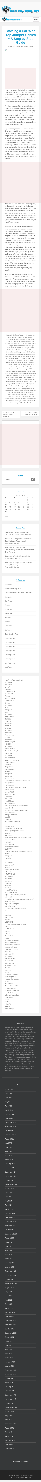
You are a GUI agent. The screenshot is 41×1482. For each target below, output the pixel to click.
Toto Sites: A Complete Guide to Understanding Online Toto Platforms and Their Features (19, 550)
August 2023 (9, 1238)
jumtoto (7, 853)
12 (15, 505)
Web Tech (8, 667)
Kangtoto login (10, 735)
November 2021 (10, 1325)
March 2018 (9, 1436)
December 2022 (10, 1271)
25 (10, 509)
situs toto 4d (9, 954)
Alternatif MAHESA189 (13, 945)
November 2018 (10, 1424)
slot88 (7, 972)
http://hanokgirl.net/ (12, 847)
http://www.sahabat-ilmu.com (15, 924)
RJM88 (7, 981)
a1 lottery (8, 584)
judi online (8, 799)
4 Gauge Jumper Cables (28, 343)
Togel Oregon (9, 717)
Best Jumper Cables (29, 356)
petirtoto (8, 726)
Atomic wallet (10, 844)
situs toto (8, 952)
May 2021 (8, 1349)
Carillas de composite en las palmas (17, 780)
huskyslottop (9, 785)
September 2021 (11, 1333)
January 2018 (10, 1444)
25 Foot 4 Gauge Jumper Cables (17, 341)
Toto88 (7, 751)
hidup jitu (8, 858)
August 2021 (9, 1337)
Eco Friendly (9, 601)
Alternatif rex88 (10, 965)
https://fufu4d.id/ (11, 890)
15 (28, 505)
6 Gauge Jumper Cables (23, 352)
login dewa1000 (10, 794)
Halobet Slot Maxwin (12, 979)
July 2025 (8, 1143)
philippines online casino (13, 828)
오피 (6, 910)
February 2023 (10, 1263)
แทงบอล (8, 689)
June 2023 (8, 1246)
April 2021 (8, 1354)
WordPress (28, 1477)
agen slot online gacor (12, 904)
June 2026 (8, 1098)
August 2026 (9, 1089)
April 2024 (8, 1205)
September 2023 (11, 1234)
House (7, 707)
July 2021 (8, 1341)
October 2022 (9, 1279)
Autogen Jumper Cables (23, 354)
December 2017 (10, 1449)
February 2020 (10, 1387)
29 (28, 509)
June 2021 (8, 1345)
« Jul (6, 516)
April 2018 (8, 1432)
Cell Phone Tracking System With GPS (31, 413)
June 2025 (8, 1147)
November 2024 (10, 1176)
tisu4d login (9, 753)
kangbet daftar (10, 758)
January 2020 (10, 1391)
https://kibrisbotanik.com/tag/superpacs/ (19, 899)
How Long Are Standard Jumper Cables (22, 390)
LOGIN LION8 (9, 922)
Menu (36, 19)
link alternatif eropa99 (12, 821)
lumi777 (8, 771)
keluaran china (10, 958)
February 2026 (10, 1114)
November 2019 (10, 1399)
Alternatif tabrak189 (12, 990)
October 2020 (9, 1378)
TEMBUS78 (9, 936)
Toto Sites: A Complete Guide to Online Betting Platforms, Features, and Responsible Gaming (18, 565)
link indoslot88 (10, 803)
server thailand (10, 748)
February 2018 (10, 1440)
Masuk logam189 (11, 977)
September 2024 (11, 1184)
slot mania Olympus (24, 837)
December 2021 (10, 1321)
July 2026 (8, 1093)
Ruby (11, 1477)
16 (32, 505)
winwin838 (8, 723)
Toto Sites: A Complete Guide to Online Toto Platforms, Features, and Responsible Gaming (18, 541)
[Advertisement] (20, 78)
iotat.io (7, 1006)
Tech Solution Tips (11, 634)
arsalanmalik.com (11, 947)
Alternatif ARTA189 (12, 940)
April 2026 (8, 1106)
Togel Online (9, 767)
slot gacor (8, 705)
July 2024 (8, 1193)
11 (10, 505)
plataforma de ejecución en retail (16, 806)
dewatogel (8, 776)
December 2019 (10, 1395)
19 (15, 507)
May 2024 (8, 1201)
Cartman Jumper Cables (14, 365)
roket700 (8, 1004)
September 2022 (11, 1283)
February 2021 (10, 1362)
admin (31, 46)
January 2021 (10, 1366)
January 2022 (10, 1316)
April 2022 (8, 1304)
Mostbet (8, 915)
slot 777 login (9, 778)
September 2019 (11, 1407)
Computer (8, 597)
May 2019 (8, 1415)
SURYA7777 (9, 863)
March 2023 (9, 1259)
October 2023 (9, 1230)
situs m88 (8, 897)
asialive (7, 833)
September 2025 (11, 1135)
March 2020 (9, 1382)
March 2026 (9, 1110)
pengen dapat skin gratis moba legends (18, 851)
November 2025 (10, 1126)
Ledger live (8, 842)
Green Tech (9, 609)
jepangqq (8, 885)
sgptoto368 (9, 917)
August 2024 (9, 1188)
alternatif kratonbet (12, 995)
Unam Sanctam (10, 988)
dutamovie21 (9, 865)
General (7, 605)
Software (8, 630)
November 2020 (10, 1374)
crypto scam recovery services (15, 895)
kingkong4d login (11, 892)
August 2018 (9, 1428)
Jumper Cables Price (22, 394)
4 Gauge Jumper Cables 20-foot (18, 345)
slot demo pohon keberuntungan (16, 810)
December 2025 (10, 1122)
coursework (9, 694)
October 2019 (9, 1403)
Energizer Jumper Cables (25, 369)
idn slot (7, 867)
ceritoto (7, 913)
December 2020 (10, 1370)
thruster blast (9, 826)
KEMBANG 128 (10, 874)
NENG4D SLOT (10, 739)
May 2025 (8, 1151)
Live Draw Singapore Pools (14, 680)
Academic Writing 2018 (13, 589)
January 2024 (10, 1217)
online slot (8, 764)
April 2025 (8, 1155)
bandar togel (9, 1009)
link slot (7, 968)
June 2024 (8, 1197)
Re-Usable (8, 626)
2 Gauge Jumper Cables (27, 339)
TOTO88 (8, 719)
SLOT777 (8, 849)
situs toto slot (9, 963)
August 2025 (9, 1139)
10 (6, 505)
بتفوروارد (8, 728)
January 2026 (10, 1118)
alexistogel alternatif (12, 869)
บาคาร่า (7, 687)
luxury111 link (9, 783)
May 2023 (8, 1250)
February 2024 (10, 1213)
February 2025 (10, 1164)
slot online (8, 682)
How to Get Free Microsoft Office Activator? (8, 414)
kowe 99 (8, 888)
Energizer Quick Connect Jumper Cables (18, 371)
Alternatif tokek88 (11, 974)
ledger (7, 938)
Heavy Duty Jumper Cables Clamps (17, 377)
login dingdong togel (17, 751)
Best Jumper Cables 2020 (14, 358)
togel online (9, 961)
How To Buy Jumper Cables (15, 392)
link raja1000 (9, 792)
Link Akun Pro (9, 701)
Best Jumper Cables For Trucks (24, 362)
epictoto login (9, 769)
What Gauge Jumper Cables (22, 401)
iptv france (8, 835)
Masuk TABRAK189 (11, 942)
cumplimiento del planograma (15, 787)
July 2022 (8, 1292)
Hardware (16, 335)
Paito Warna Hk (10, 691)
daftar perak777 (10, 790)
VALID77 (8, 872)
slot (6, 712)
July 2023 (8, 1242)
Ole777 (7, 703)
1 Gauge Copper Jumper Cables (22, 337)
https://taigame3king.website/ (15, 908)
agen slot (8, 970)
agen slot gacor (10, 901)
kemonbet (8, 733)
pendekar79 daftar (11, 949)
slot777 (7, 824)
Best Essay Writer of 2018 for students (18, 593)
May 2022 (8, 1300)
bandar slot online (11, 840)
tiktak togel (9, 808)
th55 (6, 860)
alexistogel (8, 881)
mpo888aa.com (10, 762)
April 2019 (8, 1420)
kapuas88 (8, 685)
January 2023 (10, 1267)
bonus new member (12, 760)
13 (19, 505)
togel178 (8, 721)
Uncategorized (10, 659)
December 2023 (10, 1221)
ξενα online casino (11, 837)
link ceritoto (9, 983)
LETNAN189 (9, 993)
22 (28, 507)
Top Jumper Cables (25, 92)
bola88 (7, 817)
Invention (8, 617)
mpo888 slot (9, 801)
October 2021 (9, 1329)
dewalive (8, 819)
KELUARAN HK (10, 698)
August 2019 (9, 1411)
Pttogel (7, 696)
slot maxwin (9, 876)
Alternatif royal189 (11, 986)
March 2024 (9, 1209)
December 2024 (10, 1172)
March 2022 (9, 1308)
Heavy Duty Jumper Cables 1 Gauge (23, 375)
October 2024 (9, 1180)
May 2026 (8, 1102)
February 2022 (10, 1312)
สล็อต (7, 999)
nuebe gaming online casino (14, 831)
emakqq (8, 883)
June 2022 (8, 1296)
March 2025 (9, 1160)
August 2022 (9, 1287)
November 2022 (10, 1275)
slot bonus (8, 730)
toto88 (7, 737)
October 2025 (9, 1131)
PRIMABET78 (9, 929)
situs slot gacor (10, 812)
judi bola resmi (10, 906)
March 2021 (9, 1358)
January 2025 (10, 1168)
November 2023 (10, 1226)
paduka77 (8, 1002)
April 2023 (8, 1254)
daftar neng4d (10, 742)
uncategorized (10, 638)
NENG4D (8, 744)
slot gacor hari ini (11, 815)
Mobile (7, 622)
